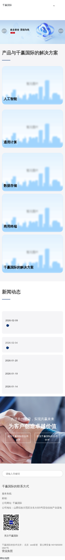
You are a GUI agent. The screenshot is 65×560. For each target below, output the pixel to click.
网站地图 (4, 558)
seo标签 (34, 544)
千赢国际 (7, 5)
